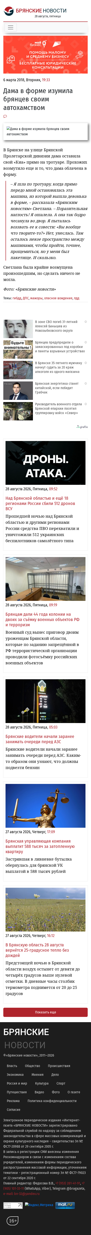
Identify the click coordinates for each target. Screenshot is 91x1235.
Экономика (15, 1075)
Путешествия (17, 1092)
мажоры (36, 298)
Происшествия (59, 1066)
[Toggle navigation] (10, 27)
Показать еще (45, 1012)
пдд (76, 298)
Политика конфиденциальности (52, 1101)
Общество (32, 1066)
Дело (55, 1075)
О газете (74, 1092)
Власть (12, 1066)
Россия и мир (17, 1083)
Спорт (61, 1083)
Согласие (13, 1110)
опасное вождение (58, 298)
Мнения (38, 1075)
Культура (42, 1083)
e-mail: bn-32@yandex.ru (21, 1194)
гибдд (17, 298)
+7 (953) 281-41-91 (67, 1183)
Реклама (13, 1101)
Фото (56, 1092)
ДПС (26, 298)
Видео (39, 1092)
